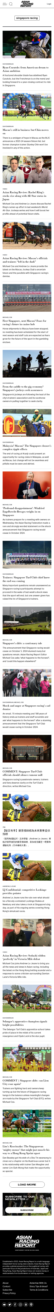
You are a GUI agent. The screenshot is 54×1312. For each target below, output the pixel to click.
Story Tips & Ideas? (39, 1286)
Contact (6, 1286)
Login (49, 4)
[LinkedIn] (26, 1304)
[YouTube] (4, 1304)
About (6, 1283)
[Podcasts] (31, 1304)
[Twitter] (9, 1304)
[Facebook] (15, 1304)
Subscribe (7, 1290)
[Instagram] (20, 1304)
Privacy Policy (9, 1293)
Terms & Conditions (39, 1290)
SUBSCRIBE (27, 1210)
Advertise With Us (38, 1283)
